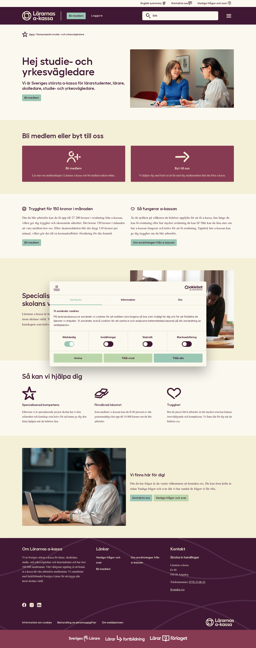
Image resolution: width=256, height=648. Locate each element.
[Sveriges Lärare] (84, 640)
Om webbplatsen (112, 622)
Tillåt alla (178, 358)
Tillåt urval (128, 358)
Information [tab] (128, 299)
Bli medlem (76, 15)
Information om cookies (37, 622)
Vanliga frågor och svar (212, 3)
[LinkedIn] (39, 605)
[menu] (229, 16)
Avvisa (78, 358)
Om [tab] (180, 299)
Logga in (97, 15)
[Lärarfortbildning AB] (125, 640)
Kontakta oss (179, 3)
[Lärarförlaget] (168, 640)
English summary (151, 3)
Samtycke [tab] (76, 299)
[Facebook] (24, 605)
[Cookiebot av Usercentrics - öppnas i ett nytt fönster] (187, 288)
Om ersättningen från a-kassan (153, 242)
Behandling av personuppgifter (76, 622)
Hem (31, 34)
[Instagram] (32, 605)
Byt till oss (182, 168)
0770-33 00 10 (197, 582)
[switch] (108, 344)
